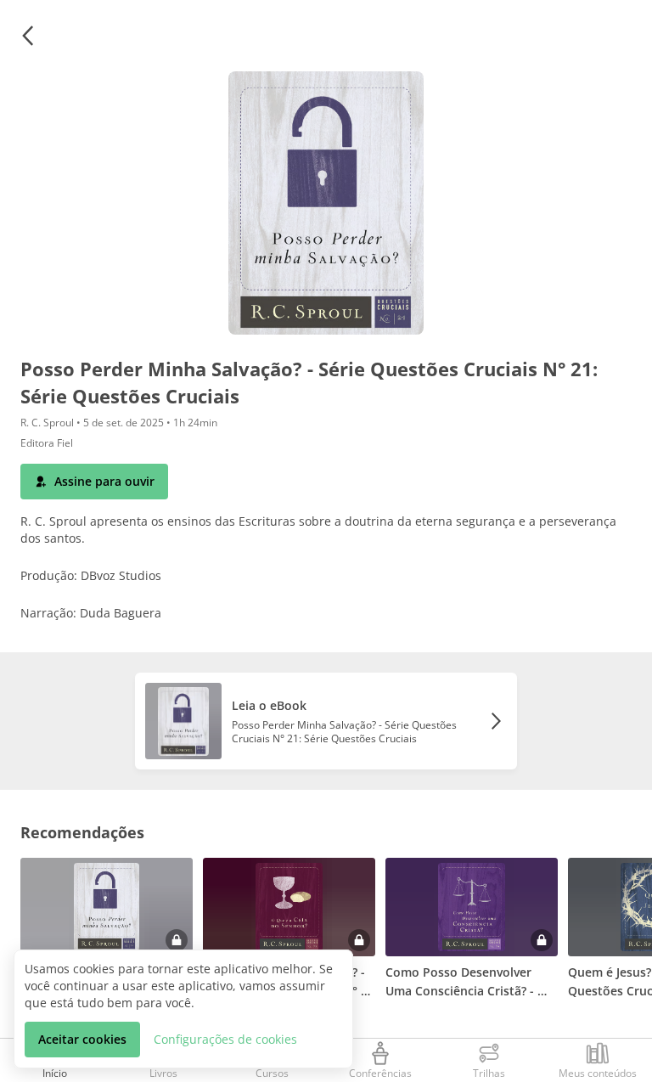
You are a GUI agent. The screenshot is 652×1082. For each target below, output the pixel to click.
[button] (27, 35)
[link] (326, 721)
